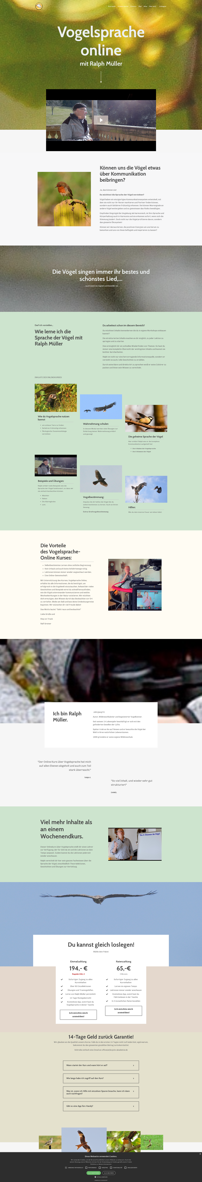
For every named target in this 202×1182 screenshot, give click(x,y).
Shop (145, 6)
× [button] (200, 1154)
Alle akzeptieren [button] (93, 1173)
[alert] (101, 1167)
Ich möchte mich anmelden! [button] (78, 1015)
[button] (101, 1177)
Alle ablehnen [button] (109, 1173)
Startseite (112, 6)
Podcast (133, 6)
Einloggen (162, 6)
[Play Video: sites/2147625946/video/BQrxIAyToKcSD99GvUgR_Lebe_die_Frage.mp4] (101, 120)
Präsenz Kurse (123, 6)
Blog (140, 6)
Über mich (152, 6)
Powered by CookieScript (101, 1180)
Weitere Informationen (105, 1164)
